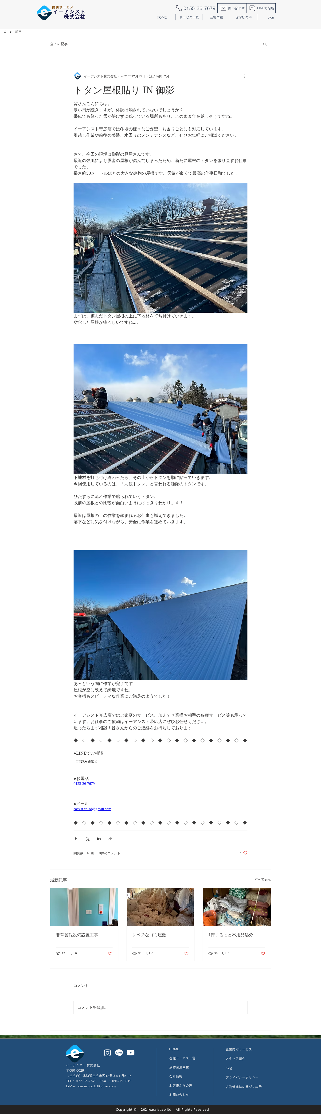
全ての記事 (59, 44)
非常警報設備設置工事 (77, 934)
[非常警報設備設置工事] (84, 907)
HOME (174, 1049)
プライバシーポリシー (242, 1077)
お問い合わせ (179, 1094)
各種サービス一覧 (182, 1058)
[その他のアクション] (244, 76)
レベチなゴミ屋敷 (149, 934)
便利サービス (63, 7)
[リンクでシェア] (110, 838)
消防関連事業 (179, 1067)
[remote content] (115, 784)
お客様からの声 (180, 1085)
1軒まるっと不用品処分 (230, 934)
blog (229, 1068)
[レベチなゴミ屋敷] (161, 907)
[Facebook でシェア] (76, 838)
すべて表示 (262, 879)
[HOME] (5, 31)
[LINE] (119, 1052)
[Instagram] (107, 1052)
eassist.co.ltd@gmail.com (97, 1086)
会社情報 (175, 1076)
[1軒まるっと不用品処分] (237, 907)
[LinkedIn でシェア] (99, 838)
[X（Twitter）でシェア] (87, 838)
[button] (189, 17)
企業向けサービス (239, 1049)
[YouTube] (130, 1052)
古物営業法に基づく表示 (244, 1086)
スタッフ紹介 (235, 1058)
